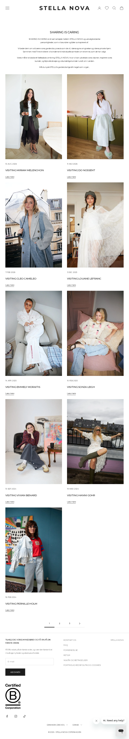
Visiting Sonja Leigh (81, 387)
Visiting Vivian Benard (21, 495)
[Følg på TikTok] (24, 716)
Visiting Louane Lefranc (84, 278)
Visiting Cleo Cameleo (20, 278)
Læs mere (9, 176)
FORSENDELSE (70, 650)
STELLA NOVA (117, 640)
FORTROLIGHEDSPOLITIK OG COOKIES (82, 665)
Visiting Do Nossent (81, 170)
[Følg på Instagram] (15, 716)
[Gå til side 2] (80, 623)
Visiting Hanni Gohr (81, 495)
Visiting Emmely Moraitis (22, 387)
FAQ (65, 645)
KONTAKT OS (69, 640)
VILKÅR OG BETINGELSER (75, 660)
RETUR (66, 655)
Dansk (76, 725)
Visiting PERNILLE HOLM (21, 603)
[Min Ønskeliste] (107, 8)
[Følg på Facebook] (7, 716)
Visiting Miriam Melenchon (24, 170)
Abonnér (15, 672)
